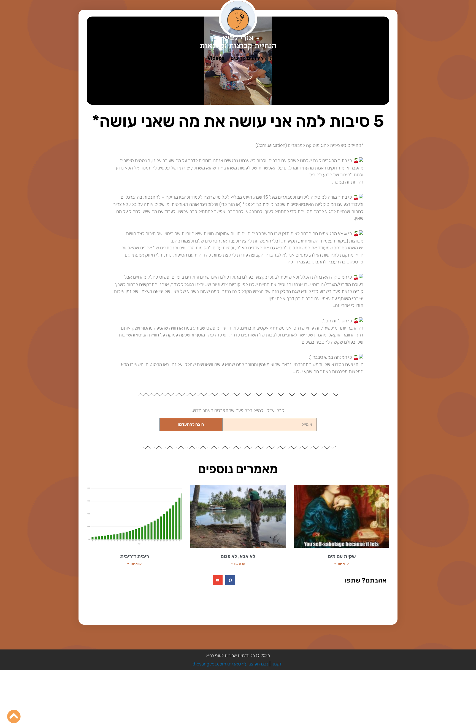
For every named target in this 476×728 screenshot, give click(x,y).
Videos (216, 58)
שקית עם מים (342, 556)
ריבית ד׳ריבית (134, 556)
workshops (147, 58)
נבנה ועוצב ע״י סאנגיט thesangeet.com (230, 664)
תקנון (278, 664)
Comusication (322, 58)
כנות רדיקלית (284, 58)
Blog (195, 58)
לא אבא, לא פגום (238, 556)
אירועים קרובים (247, 58)
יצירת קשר (115, 58)
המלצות (175, 58)
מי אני (351, 58)
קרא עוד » (341, 563)
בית (368, 58)
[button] (230, 580)
